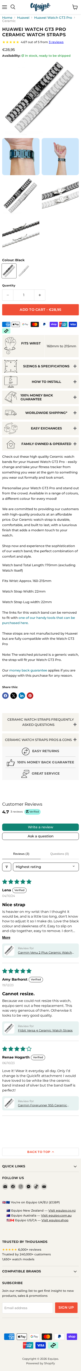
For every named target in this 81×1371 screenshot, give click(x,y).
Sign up (66, 1307)
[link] (40, 42)
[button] (9, 950)
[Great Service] (40, 774)
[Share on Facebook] (5, 695)
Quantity (8, 285)
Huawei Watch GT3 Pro (53, 17)
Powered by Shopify (40, 1363)
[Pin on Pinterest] (30, 695)
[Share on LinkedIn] (22, 695)
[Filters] (6, 867)
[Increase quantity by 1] (39, 295)
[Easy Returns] (40, 752)
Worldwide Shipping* (46, 413)
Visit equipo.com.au (56, 1215)
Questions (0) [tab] (59, 853)
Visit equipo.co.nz (62, 1210)
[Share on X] (13, 695)
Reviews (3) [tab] (21, 853)
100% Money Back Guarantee (37, 397)
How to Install (46, 382)
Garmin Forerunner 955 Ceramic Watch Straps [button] (42, 1105)
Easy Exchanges (46, 428)
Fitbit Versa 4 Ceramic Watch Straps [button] (45, 1030)
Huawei (23, 17)
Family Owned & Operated (46, 444)
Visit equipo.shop (54, 1220)
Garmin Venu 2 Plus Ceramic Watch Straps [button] (45, 953)
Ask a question (41, 836)
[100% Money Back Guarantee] (40, 763)
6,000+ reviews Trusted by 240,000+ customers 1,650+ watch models (26, 1254)
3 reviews (56, 42)
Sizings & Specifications (46, 366)
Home (7, 17)
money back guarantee (28, 670)
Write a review (40, 827)
